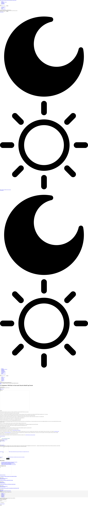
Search (0, 457)
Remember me (2, 502)
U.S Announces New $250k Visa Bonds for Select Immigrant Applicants (8, 476)
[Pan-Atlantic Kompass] (8, 0)
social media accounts (56, 431)
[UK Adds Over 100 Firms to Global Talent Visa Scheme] (4, 478)
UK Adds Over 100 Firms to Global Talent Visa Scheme (7, 462)
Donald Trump (4, 439)
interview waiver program (8, 432)
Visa (6, 439)
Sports (0, 383)
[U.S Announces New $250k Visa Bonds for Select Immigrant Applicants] (5, 474)
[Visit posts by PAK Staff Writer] (1, 444)
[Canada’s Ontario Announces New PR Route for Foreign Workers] (2, 482)
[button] (1, 190)
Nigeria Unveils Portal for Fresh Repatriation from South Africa (8, 463)
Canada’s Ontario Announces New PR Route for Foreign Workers (8, 464)
